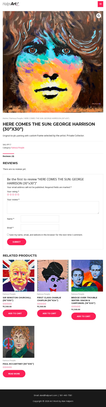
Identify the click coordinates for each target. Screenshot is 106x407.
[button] (98, 15)
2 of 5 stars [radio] (11, 195)
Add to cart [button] (15, 313)
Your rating (13, 191)
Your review (13, 199)
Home (5, 118)
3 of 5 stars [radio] (13, 195)
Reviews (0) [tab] (8, 156)
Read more (14, 373)
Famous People (16, 118)
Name (10, 218)
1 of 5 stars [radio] (8, 195)
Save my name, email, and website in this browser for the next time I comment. (46, 234)
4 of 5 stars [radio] (16, 195)
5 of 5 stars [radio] (18, 195)
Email (10, 227)
